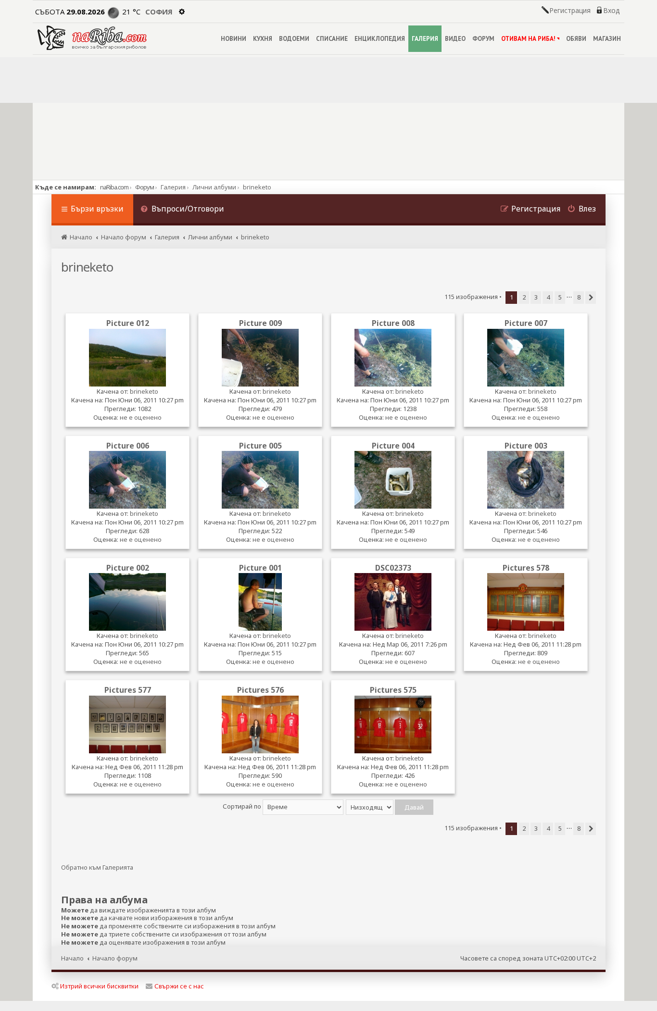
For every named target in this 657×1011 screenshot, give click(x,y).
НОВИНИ (233, 39)
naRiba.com (114, 187)
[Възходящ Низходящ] (390, 806)
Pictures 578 (526, 568)
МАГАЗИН (607, 39)
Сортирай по (243, 806)
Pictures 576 (260, 690)
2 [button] (524, 297)
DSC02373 (393, 568)
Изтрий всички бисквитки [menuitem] (99, 986)
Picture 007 (526, 323)
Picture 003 (526, 445)
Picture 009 (260, 323)
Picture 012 (127, 323)
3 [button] (536, 297)
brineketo (87, 266)
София (159, 11)
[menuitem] (182, 209)
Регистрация (570, 10)
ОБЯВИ (576, 39)
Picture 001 (260, 568)
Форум (144, 187)
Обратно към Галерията (97, 867)
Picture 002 (127, 568)
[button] (590, 297)
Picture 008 (393, 323)
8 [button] (579, 297)
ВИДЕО (455, 39)
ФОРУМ (483, 39)
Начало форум (115, 958)
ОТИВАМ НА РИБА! (528, 39)
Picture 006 (127, 445)
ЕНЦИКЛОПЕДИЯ (379, 39)
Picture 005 (260, 445)
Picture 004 (393, 445)
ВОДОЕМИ (294, 39)
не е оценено (141, 417)
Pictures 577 (127, 690)
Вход (611, 10)
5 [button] (560, 297)
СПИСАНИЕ (332, 39)
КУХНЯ (262, 39)
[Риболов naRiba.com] (92, 37)
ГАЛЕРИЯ (425, 39)
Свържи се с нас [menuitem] (179, 986)
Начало (72, 958)
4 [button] (548, 297)
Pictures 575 (393, 690)
